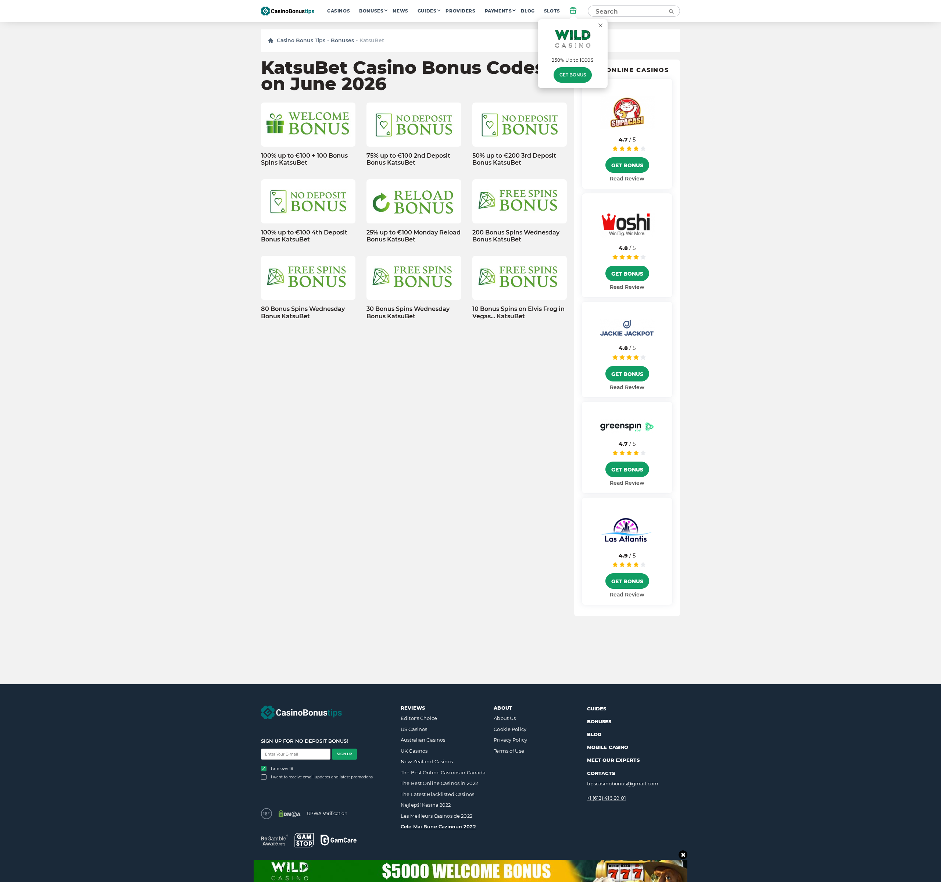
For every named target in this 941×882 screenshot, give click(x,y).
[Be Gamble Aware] (274, 840)
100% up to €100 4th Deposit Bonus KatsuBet (304, 236)
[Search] (671, 11)
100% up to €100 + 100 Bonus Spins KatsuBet (304, 159)
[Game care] (338, 840)
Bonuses (371, 11)
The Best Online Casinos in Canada (443, 772)
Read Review (627, 178)
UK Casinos (414, 751)
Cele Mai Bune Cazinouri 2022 (438, 826)
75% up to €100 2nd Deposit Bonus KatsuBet (408, 159)
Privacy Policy (510, 740)
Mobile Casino (608, 747)
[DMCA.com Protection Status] (289, 813)
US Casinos (414, 729)
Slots (552, 11)
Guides (427, 11)
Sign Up (344, 754)
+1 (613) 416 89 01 (606, 798)
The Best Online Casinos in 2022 (439, 783)
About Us (505, 718)
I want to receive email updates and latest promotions (322, 777)
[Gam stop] (304, 840)
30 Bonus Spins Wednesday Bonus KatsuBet (408, 312)
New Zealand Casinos (427, 761)
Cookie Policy (510, 729)
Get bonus (572, 75)
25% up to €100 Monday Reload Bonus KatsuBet (413, 236)
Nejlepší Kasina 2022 (426, 805)
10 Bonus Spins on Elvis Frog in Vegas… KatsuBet (518, 312)
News (400, 11)
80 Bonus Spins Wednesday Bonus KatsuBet (303, 312)
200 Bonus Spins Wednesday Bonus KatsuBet (515, 236)
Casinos (338, 11)
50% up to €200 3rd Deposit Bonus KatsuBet (514, 159)
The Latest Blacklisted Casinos (437, 794)
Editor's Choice (419, 718)
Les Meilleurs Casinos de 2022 (436, 816)
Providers (460, 11)
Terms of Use (509, 751)
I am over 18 (282, 768)
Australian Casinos (423, 740)
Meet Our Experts (613, 760)
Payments (498, 11)
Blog (527, 11)
